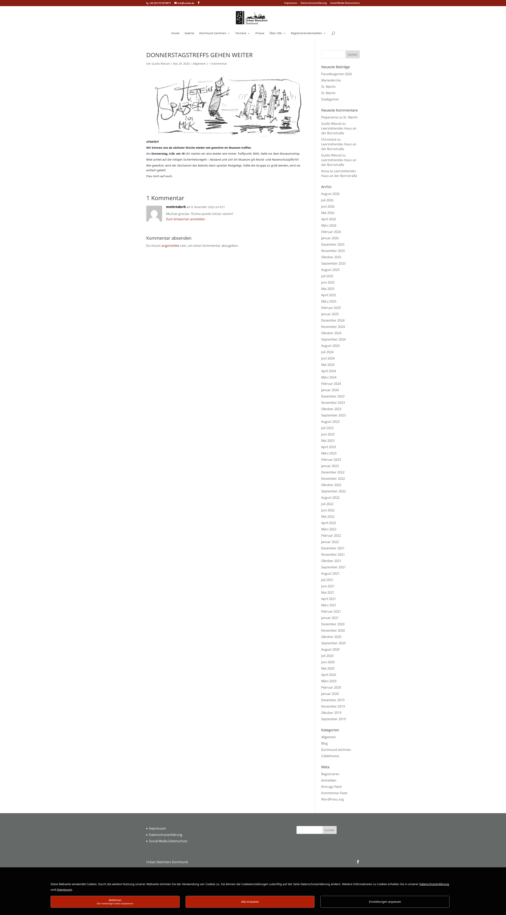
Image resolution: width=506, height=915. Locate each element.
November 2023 (333, 402)
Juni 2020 (328, 662)
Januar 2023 (330, 466)
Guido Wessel (161, 63)
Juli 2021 (327, 580)
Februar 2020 (331, 687)
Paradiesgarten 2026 (336, 74)
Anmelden (328, 780)
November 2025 (333, 251)
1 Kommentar (218, 63)
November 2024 (333, 327)
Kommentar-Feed (334, 793)
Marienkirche (331, 80)
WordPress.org (332, 799)
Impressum (290, 3)
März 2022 (328, 529)
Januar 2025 (330, 314)
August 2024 (330, 345)
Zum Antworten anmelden (185, 219)
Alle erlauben (250, 902)
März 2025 (328, 301)
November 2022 (333, 478)
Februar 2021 (331, 611)
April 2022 (328, 523)
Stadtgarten (330, 99)
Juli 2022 (327, 504)
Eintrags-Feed (331, 786)
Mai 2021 (327, 592)
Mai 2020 (327, 668)
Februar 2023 (331, 459)
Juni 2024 (328, 358)
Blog (324, 743)
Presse (259, 33)
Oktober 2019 (331, 713)
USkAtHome (330, 756)
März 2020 (328, 681)
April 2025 (328, 295)
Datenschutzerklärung (314, 3)
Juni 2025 (328, 282)
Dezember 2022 (333, 472)
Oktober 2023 (331, 409)
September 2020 (333, 643)
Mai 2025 (327, 289)
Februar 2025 (331, 308)
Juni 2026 (328, 206)
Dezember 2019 (333, 700)
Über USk (275, 33)
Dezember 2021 (333, 548)
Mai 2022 (327, 516)
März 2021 (328, 605)
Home (175, 33)
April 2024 (328, 371)
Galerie (189, 33)
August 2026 (330, 194)
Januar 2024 (330, 390)
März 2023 (328, 453)
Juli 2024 (327, 352)
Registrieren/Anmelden (306, 33)
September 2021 (333, 567)
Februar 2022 (331, 535)
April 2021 (328, 599)
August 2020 (330, 649)
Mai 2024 (327, 364)
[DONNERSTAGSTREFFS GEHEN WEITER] (224, 137)
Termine (240, 33)
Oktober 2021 (331, 561)
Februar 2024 (331, 383)
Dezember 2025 (333, 244)
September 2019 (333, 719)
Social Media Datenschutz (345, 3)
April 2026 (328, 219)
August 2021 (330, 573)
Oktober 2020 (331, 637)
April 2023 (328, 447)
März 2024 (328, 377)
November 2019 (333, 706)
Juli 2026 (327, 200)
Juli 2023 (327, 428)
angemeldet (170, 245)
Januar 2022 (330, 542)
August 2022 (330, 497)
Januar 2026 (330, 238)
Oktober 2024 (331, 333)
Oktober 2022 (331, 485)
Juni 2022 (328, 510)
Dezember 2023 (333, 396)
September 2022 (333, 491)
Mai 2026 (327, 213)
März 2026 (328, 225)
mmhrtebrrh (176, 207)
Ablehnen (115, 901)
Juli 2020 (327, 656)
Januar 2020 (330, 694)
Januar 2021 (330, 618)
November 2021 (333, 554)
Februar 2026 (331, 232)
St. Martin (328, 86)
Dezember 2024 (333, 320)
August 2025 (330, 270)
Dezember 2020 (333, 624)
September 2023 (333, 415)
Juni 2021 (328, 586)
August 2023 (330, 421)
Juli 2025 (327, 276)
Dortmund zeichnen (212, 33)
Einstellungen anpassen (385, 902)
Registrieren (330, 774)
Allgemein (199, 63)
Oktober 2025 (331, 257)
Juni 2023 (328, 434)
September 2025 (333, 263)
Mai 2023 (327, 440)
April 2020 (328, 675)
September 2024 (333, 339)
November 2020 (333, 630)
